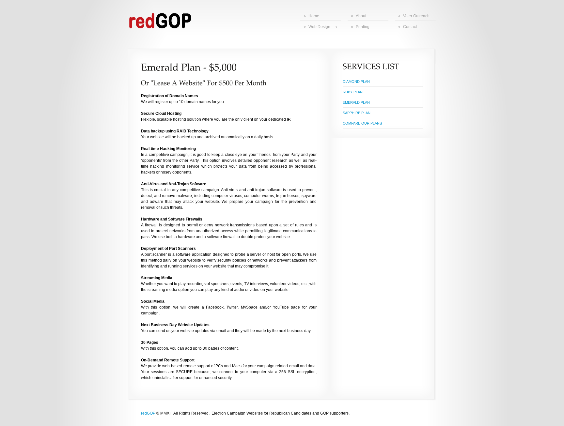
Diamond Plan (356, 82)
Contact (410, 26)
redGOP (148, 413)
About (361, 16)
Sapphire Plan (356, 113)
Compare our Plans (362, 123)
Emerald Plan (356, 102)
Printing (362, 26)
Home (313, 16)
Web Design (319, 26)
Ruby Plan (353, 92)
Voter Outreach (416, 16)
